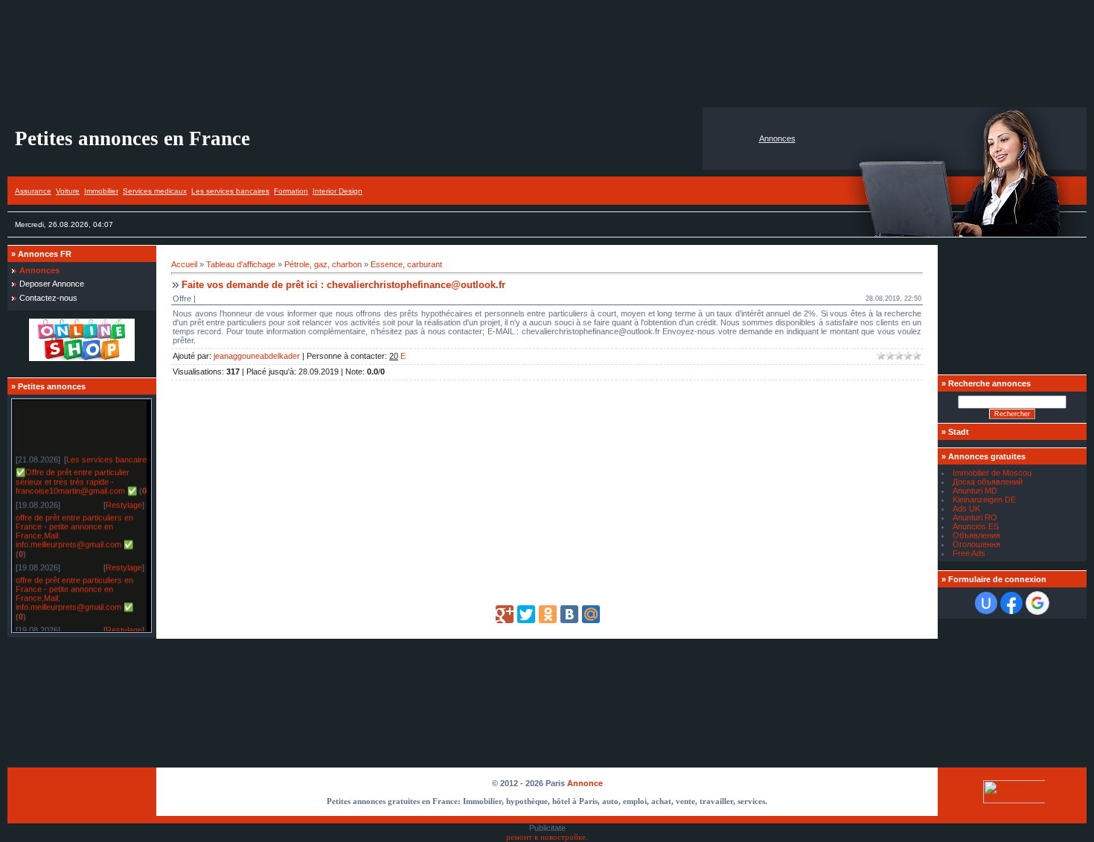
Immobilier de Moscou (992, 472)
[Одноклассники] (548, 614)
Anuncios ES (976, 526)
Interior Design (337, 191)
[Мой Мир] (591, 614)
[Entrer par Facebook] (1011, 603)
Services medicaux (155, 191)
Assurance (33, 191)
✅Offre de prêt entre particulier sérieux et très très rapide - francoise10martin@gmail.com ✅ (76, 479)
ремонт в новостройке (546, 837)
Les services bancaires (230, 191)
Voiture (68, 191)
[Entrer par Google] (1037, 603)
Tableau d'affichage (240, 264)
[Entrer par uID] (986, 603)
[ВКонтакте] (569, 614)
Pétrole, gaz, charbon (323, 264)
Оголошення (976, 544)
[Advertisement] (547, 53)
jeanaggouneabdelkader (257, 355)
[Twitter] (526, 614)
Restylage (124, 502)
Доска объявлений (988, 481)
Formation (291, 191)
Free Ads (969, 553)
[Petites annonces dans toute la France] (82, 358)
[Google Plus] (505, 614)
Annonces (777, 138)
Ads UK (966, 508)
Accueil (184, 264)
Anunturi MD (975, 490)
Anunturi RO (975, 517)
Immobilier (101, 191)
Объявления (976, 535)
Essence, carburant (406, 264)
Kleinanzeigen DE (984, 499)
